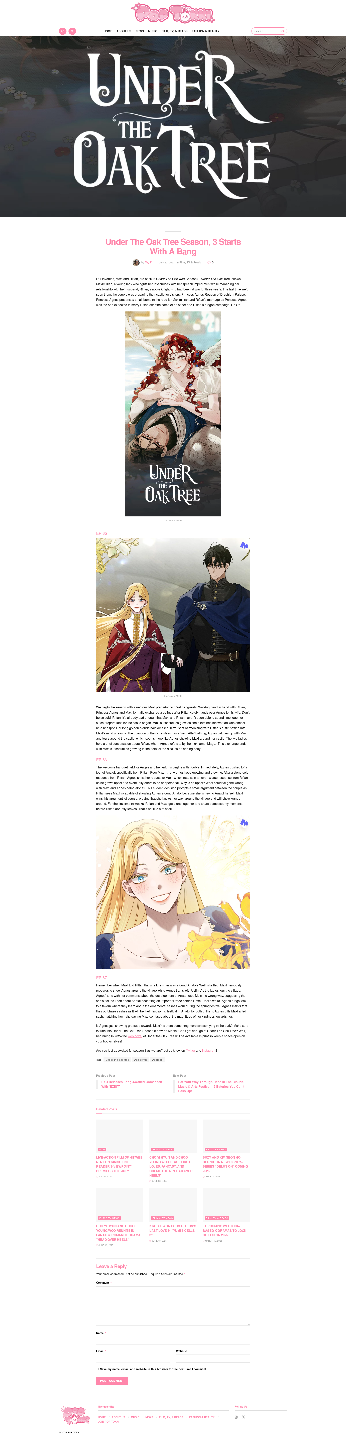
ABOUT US (124, 31)
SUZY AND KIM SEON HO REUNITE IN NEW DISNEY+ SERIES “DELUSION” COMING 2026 (225, 1164)
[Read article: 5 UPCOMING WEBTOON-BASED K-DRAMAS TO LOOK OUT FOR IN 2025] (226, 1205)
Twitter (190, 1050)
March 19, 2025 (213, 1240)
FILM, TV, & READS (174, 31)
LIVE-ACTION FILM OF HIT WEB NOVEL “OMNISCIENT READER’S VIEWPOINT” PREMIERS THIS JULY (119, 1164)
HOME (102, 1417)
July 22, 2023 (167, 262)
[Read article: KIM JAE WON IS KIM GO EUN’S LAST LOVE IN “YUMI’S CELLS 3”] (173, 1205)
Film (102, 1149)
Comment (104, 1282)
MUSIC (152, 31)
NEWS (140, 31)
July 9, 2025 (105, 1176)
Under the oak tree (117, 1059)
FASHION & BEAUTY (205, 31)
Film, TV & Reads (190, 262)
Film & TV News (163, 1149)
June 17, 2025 (212, 1176)
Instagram (209, 1050)
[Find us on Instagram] (62, 31)
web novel (135, 1036)
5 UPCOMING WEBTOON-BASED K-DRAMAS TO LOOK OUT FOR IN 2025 (224, 1230)
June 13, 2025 (105, 1245)
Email (101, 1351)
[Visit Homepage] (173, 13)
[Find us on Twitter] (72, 31)
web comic (140, 1059)
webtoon (157, 1059)
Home (108, 31)
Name (101, 1333)
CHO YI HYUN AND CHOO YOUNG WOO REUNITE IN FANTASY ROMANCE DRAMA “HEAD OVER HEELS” (118, 1233)
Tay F (148, 262)
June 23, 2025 (159, 1180)
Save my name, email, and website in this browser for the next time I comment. (153, 1369)
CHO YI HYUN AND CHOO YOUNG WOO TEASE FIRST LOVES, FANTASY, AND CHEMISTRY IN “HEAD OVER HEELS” (171, 1166)
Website (181, 1351)
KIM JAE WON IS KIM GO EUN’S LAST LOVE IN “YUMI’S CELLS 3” (172, 1230)
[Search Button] (283, 31)
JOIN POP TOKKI (108, 1421)
